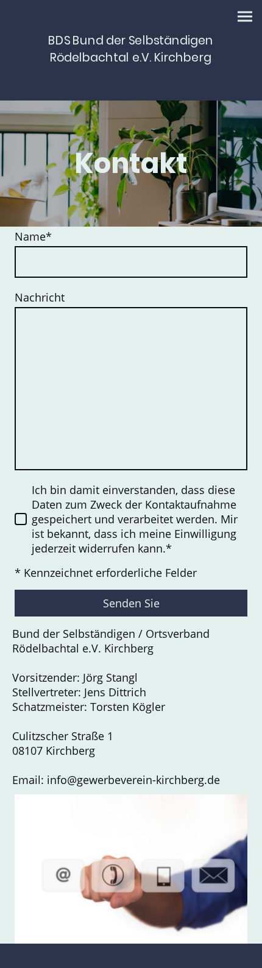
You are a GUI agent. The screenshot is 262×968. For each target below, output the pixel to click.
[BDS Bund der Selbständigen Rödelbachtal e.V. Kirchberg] (130, 76)
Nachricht (40, 297)
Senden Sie (131, 603)
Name (33, 236)
